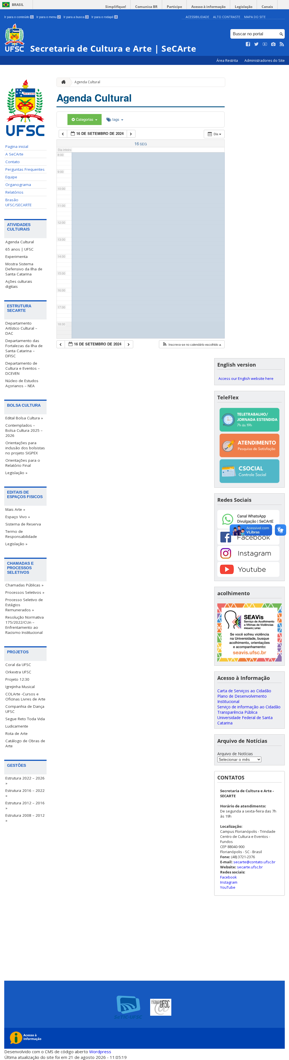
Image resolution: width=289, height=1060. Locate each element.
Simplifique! (115, 6)
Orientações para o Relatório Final (22, 463)
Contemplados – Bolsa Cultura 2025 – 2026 (24, 430)
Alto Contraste (226, 17)
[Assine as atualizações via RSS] (282, 44)
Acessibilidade (197, 17)
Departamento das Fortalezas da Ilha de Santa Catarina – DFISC (24, 348)
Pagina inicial (16, 146)
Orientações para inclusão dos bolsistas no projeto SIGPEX (25, 447)
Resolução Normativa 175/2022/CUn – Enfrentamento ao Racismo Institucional (24, 625)
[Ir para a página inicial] (62, 82)
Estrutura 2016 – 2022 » (25, 793)
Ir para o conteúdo (18, 17)
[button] (191, 344)
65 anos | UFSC (19, 249)
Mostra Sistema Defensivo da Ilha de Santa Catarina (23, 269)
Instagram (228, 882)
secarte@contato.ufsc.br (254, 861)
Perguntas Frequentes (25, 169)
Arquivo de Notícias (235, 753)
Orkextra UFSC (18, 671)
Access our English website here (245, 378)
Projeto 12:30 (17, 679)
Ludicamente (16, 726)
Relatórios (14, 192)
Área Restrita (227, 60)
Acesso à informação (208, 6)
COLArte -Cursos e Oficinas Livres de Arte (25, 696)
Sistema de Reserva (23, 524)
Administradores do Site (264, 60)
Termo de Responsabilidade (21, 534)
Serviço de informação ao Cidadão (249, 706)
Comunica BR (146, 6)
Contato (12, 161)
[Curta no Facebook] (248, 44)
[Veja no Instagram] (273, 44)
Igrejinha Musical (20, 686)
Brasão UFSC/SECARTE (18, 202)
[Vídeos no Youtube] (265, 44)
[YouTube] (248, 575)
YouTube (227, 887)
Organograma (18, 184)
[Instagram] (248, 559)
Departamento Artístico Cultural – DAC (21, 328)
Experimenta (16, 256)
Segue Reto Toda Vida (25, 718)
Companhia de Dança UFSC (24, 709)
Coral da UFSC (18, 664)
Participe (174, 6)
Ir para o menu (48, 17)
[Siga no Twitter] (256, 44)
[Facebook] (248, 543)
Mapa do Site (255, 17)
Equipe (11, 176)
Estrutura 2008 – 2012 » (25, 818)
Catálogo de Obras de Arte (25, 743)
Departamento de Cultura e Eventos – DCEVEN (22, 368)
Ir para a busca (76, 17)
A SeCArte (14, 154)
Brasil (18, 4)
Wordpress (100, 1051)
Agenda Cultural (19, 241)
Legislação (243, 6)
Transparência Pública (237, 712)
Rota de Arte (16, 733)
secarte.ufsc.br (250, 867)
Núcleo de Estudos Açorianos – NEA (21, 383)
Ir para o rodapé (104, 17)
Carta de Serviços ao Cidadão (244, 690)
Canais (267, 6)
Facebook (228, 877)
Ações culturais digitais (18, 284)
